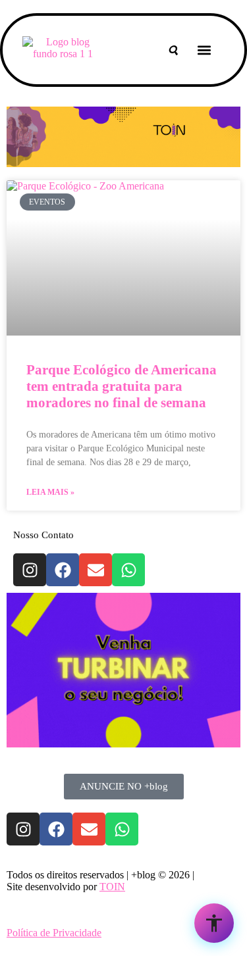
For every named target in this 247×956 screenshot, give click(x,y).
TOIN (112, 886)
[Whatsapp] (128, 569)
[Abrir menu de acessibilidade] (214, 923)
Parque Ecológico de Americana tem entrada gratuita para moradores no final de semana (121, 386)
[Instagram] (29, 569)
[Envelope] (95, 569)
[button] (204, 50)
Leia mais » (50, 492)
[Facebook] (62, 569)
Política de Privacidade (54, 932)
